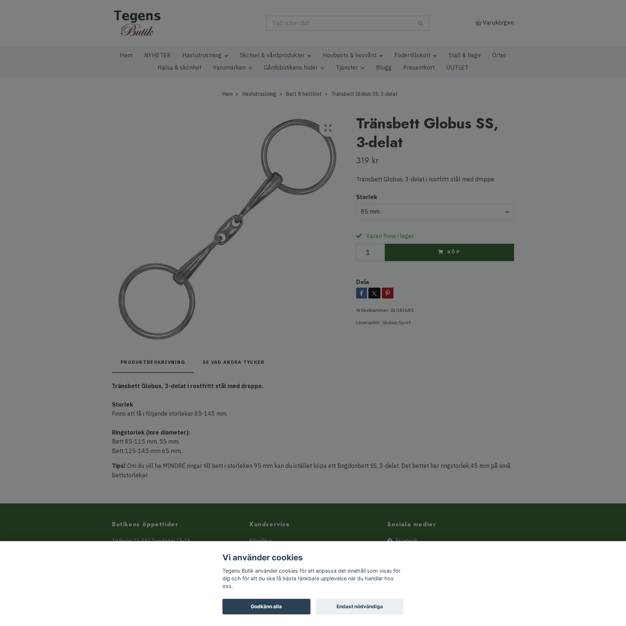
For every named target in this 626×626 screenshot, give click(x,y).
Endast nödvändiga (360, 606)
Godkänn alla (266, 606)
